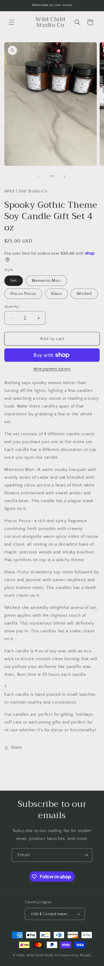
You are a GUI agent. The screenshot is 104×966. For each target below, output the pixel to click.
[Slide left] (39, 176)
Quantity (11, 306)
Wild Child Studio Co (43, 955)
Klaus (56, 293)
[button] (11, 22)
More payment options (52, 369)
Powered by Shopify (75, 955)
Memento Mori (46, 280)
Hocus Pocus (23, 293)
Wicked (84, 293)
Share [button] (16, 747)
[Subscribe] (85, 855)
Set (13, 280)
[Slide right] (64, 176)
